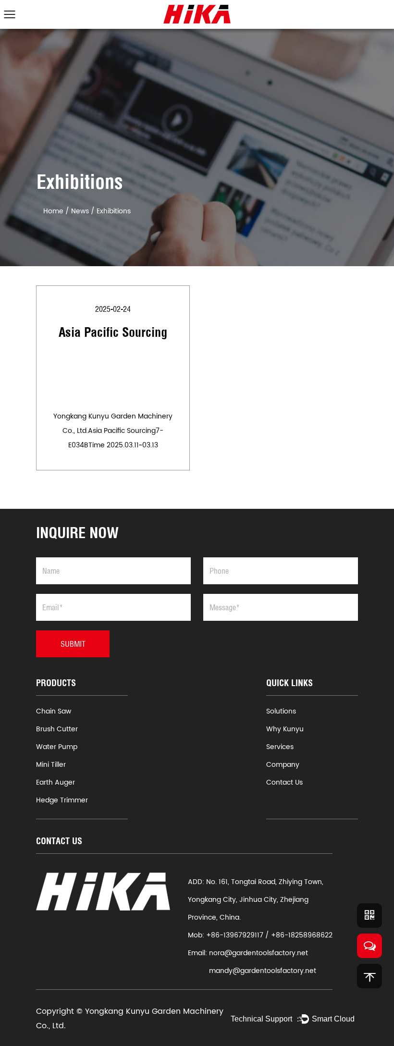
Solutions (281, 711)
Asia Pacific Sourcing (113, 332)
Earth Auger (55, 782)
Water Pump (56, 746)
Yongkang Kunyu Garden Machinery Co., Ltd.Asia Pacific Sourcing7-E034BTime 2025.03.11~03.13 (112, 431)
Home (53, 211)
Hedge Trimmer (62, 800)
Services (280, 746)
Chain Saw (53, 711)
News (80, 211)
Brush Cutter (57, 729)
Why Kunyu (285, 729)
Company (282, 764)
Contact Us (284, 782)
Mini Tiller (51, 764)
